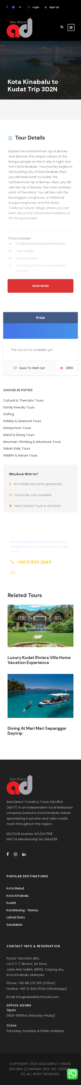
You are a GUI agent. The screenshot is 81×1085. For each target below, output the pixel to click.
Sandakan (14, 924)
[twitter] (20, 7)
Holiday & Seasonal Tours (22, 421)
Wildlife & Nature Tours (20, 455)
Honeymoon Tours (17, 428)
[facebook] (7, 7)
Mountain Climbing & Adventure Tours (32, 442)
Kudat (11, 902)
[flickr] (13, 7)
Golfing (8, 414)
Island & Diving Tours (18, 435)
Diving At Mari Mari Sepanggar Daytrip (37, 731)
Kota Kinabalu (17, 895)
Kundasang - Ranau (22, 910)
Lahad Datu (15, 917)
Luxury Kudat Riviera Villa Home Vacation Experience (39, 660)
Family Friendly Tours (19, 407)
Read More (40, 286)
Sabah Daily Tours (16, 448)
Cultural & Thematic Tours (23, 400)
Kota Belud (15, 888)
